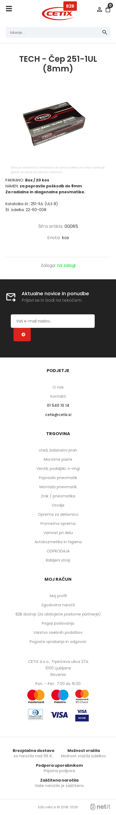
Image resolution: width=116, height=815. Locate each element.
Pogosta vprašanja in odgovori (58, 641)
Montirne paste (58, 459)
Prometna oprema (58, 523)
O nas (58, 387)
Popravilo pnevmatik (58, 477)
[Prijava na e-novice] (22, 334)
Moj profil (58, 596)
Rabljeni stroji (58, 560)
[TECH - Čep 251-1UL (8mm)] (58, 125)
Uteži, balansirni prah (58, 450)
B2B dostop (58, 614)
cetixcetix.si (58, 414)
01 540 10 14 (58, 405)
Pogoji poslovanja (58, 623)
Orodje (58, 505)
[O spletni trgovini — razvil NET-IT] (100, 807)
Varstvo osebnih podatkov (58, 632)
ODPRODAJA (58, 551)
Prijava (99, 9)
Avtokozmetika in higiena (58, 542)
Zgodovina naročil (58, 605)
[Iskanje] (105, 32)
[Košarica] (108, 9)
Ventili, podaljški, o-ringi (58, 468)
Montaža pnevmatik (58, 487)
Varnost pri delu (58, 532)
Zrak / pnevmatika (58, 496)
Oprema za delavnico (58, 514)
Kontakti (58, 396)
